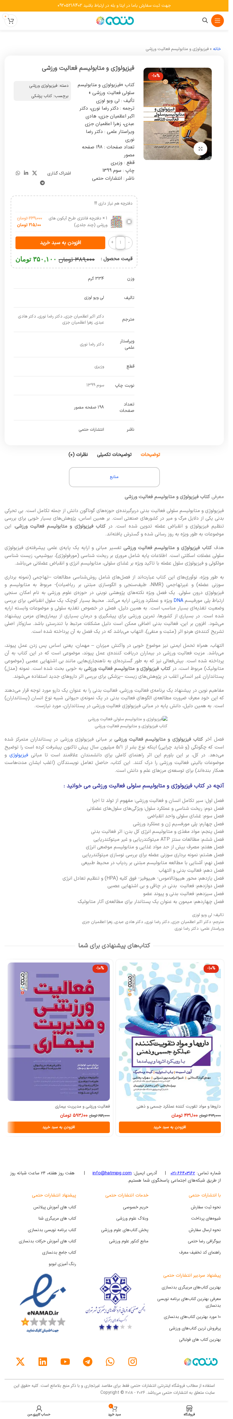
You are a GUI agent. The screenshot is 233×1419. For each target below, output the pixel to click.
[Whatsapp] (110, 1361)
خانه (217, 49)
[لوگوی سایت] (114, 20)
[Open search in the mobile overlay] (205, 20)
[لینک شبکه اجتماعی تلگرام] (42, 183)
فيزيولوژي (18, 755)
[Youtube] (65, 1361)
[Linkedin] (42, 1361)
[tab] (150, 454)
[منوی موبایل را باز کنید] (217, 21)
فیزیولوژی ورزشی (43, 86)
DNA (178, 600)
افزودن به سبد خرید (60, 243)
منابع (114, 477)
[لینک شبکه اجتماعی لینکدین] (26, 173)
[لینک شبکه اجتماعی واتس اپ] (18, 173)
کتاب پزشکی (41, 96)
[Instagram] (132, 1361)
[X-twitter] (20, 1361)
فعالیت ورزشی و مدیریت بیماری (82, 1106)
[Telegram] (87, 1361)
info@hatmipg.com (112, 1173)
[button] (170, 1127)
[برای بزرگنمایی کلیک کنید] (200, 149)
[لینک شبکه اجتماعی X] (34, 173)
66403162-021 (183, 1173)
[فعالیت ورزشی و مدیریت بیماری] (59, 1031)
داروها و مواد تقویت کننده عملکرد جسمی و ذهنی (179, 1106)
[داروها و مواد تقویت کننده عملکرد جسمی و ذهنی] (170, 1031)
